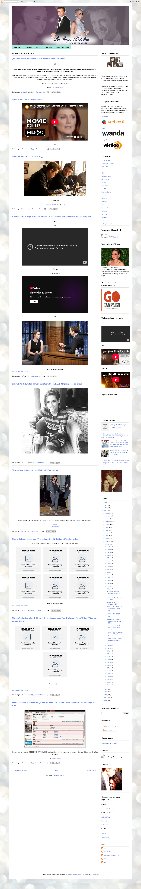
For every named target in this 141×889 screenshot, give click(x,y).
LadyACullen (105, 825)
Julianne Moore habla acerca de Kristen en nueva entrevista (38, 58)
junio (107, 530)
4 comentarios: (39, 463)
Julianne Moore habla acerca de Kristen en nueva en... (113, 593)
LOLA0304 (107, 852)
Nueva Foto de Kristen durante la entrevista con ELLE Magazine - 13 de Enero (47, 383)
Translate (115, 237)
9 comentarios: (35, 531)
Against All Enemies (107, 163)
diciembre (108, 513)
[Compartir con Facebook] (58, 92)
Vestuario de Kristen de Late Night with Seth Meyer (35, 470)
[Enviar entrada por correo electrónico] (48, 92)
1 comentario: (40, 149)
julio (107, 527)
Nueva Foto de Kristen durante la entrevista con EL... (115, 615)
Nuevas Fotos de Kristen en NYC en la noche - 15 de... (114, 627)
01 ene (109, 685)
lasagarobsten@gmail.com (109, 809)
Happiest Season (106, 192)
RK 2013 (49, 47)
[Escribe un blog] (54, 92)
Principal (17, 47)
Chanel (103, 173)
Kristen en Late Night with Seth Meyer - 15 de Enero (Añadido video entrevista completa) (52, 216)
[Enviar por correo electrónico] (52, 92)
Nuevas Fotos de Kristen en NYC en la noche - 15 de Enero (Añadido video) (45, 538)
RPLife (63, 204)
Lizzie (103, 205)
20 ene (109, 578)
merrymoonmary (76, 875)
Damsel (103, 182)
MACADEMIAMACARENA (112, 855)
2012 (105, 695)
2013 (105, 692)
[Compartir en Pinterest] (60, 92)
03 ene (109, 679)
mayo (107, 533)
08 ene (109, 665)
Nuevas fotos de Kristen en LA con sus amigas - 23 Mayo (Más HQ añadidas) (119, 452)
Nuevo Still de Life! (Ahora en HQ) (27, 156)
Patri (105, 859)
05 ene (109, 674)
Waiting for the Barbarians (109, 224)
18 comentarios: (36, 376)
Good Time (104, 189)
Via (55, 144)
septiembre (108, 522)
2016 (105, 508)
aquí (67, 83)
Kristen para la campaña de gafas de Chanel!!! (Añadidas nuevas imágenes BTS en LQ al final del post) (114, 435)
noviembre (108, 516)
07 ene (109, 668)
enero (107, 544)
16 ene (109, 589)
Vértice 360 (104, 116)
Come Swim (105, 179)
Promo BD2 (28, 47)
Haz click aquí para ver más (20, 371)
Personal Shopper (106, 208)
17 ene (109, 586)
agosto (107, 524)
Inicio (56, 770)
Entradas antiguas (91, 770)
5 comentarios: (39, 763)
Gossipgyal (55, 204)
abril (107, 536)
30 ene (109, 549)
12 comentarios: (37, 209)
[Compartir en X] (56, 92)
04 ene (109, 676)
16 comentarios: (40, 610)
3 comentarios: (40, 92)
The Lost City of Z (107, 214)
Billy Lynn (104, 167)
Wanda (103, 128)
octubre (107, 519)
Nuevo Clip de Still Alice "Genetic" (27, 99)
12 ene (109, 654)
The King (104, 211)
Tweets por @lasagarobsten (109, 743)
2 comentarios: (39, 695)
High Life (104, 195)
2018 (105, 502)
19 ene (109, 580)
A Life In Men (105, 160)
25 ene (109, 564)
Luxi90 (103, 833)
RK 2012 (39, 47)
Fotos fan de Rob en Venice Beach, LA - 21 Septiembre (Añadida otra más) (118, 426)
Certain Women (106, 170)
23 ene (109, 569)
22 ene (109, 572)
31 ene (109, 547)
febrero (107, 541)
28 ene (109, 555)
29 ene (109, 552)
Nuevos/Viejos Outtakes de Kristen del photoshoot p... (115, 634)
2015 (105, 511)
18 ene (109, 583)
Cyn (105, 848)
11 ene (109, 657)
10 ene (109, 659)
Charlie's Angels (106, 176)
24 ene (109, 566)
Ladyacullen (105, 837)
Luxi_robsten (105, 821)
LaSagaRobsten (58, 87)
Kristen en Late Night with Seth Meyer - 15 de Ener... (115, 608)
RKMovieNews (56, 758)
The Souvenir (105, 217)
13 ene (109, 651)
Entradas (106, 727)
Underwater (104, 221)
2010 (105, 700)
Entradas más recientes (20, 770)
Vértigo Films (105, 140)
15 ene (109, 645)
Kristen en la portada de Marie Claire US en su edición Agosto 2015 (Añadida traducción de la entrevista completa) (119, 443)
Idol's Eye (104, 198)
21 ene (109, 575)
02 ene (109, 682)
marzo (107, 539)
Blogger (96, 875)
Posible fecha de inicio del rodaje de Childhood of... (114, 640)
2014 (105, 689)
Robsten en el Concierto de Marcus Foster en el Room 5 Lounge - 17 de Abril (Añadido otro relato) (115, 462)
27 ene (109, 558)
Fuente (47, 204)
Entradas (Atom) (59, 775)
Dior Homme (105, 186)
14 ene (109, 648)
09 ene (109, 662)
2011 (105, 698)
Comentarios (108, 730)
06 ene (109, 671)
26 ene (109, 561)
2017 (105, 505)
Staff (105, 862)
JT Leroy (104, 202)
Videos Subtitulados (62, 47)
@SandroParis (77, 520)
